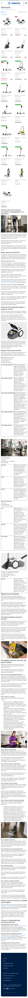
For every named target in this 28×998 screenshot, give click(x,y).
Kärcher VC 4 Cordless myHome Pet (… (6, 96)
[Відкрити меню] (1, 3)
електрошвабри (16, 282)
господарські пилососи (6, 282)
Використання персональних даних (10, 973)
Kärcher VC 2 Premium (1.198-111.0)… (6, 201)
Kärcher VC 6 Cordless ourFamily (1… (6, 73)
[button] (23, 3)
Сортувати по (23, 12)
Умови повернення (7, 980)
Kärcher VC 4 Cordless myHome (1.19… (6, 159)
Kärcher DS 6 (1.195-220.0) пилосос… (21, 138)
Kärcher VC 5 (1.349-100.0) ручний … (21, 180)
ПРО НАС (5, 958)
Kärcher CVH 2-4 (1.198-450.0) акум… (20, 96)
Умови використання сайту (9, 975)
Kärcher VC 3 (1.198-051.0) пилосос (20, 29)
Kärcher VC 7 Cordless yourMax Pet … (6, 117)
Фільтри (4, 12)
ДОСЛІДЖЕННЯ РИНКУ (8, 963)
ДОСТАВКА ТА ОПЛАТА (8, 965)
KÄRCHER (7, 9)
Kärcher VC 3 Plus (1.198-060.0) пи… (6, 29)
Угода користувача (7, 978)
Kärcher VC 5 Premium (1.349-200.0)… (6, 180)
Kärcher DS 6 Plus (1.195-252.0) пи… (20, 73)
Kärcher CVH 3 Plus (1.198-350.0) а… (6, 51)
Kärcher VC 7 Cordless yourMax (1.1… (6, 138)
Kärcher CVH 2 (20, 925)
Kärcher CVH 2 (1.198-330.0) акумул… (19, 51)
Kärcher (14, 245)
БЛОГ (4, 961)
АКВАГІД (2, 9)
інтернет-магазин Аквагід (9, 905)
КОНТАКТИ (5, 968)
